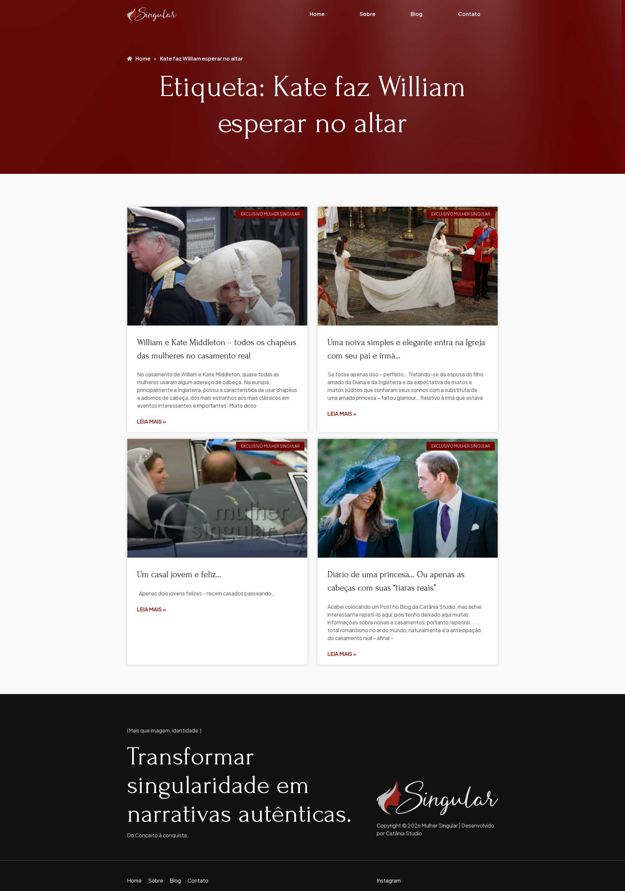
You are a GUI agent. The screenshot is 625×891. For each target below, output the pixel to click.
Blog (416, 13)
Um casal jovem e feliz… (179, 574)
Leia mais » (151, 421)
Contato (469, 13)
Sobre (367, 13)
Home (317, 13)
